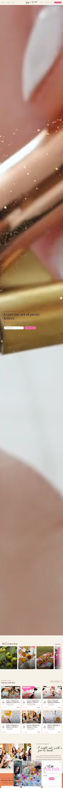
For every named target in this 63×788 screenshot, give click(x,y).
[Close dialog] (60, 762)
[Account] (51, 2)
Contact (47, 2)
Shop (41, 2)
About (8, 2)
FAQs (14, 2)
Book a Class (58, 2)
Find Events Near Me (30, 327)
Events (3, 2)
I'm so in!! (51, 778)
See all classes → (55, 681)
